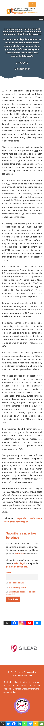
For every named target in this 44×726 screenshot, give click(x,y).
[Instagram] (22, 623)
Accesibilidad (10, 692)
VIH (36, 150)
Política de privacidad (15, 685)
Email (8, 573)
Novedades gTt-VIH (17, 587)
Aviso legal (34, 682)
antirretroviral (29, 157)
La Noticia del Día (16, 583)
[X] (7, 623)
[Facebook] (14, 623)
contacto (19, 553)
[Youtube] (29, 623)
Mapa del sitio (20, 682)
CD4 (32, 107)
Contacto (8, 682)
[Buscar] (32, 4)
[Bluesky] (37, 623)
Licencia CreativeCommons (26, 689)
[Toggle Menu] (41, 18)
